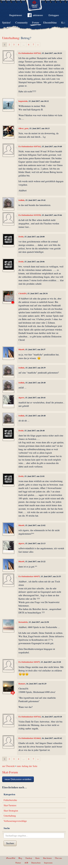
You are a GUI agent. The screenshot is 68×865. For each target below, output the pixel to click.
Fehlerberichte (10, 800)
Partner (18, 862)
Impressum (48, 862)
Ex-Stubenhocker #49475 (29, 576)
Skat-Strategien (11, 810)
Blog (20, 858)
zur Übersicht (8, 766)
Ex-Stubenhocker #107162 (29, 53)
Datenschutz (36, 862)
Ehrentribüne (50, 22)
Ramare (21, 683)
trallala (21, 200)
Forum (35, 22)
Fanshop (29, 858)
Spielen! (6, 22)
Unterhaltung (10, 38)
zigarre (21, 397)
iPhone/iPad (10, 858)
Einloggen (54, 15)
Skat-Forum (10, 772)
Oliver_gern (23, 128)
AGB (26, 862)
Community (21, 22)
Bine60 (21, 349)
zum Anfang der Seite (27, 766)
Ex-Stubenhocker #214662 (29, 738)
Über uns (58, 858)
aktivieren (38, 15)
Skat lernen (47, 858)
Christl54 (22, 293)
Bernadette (23, 622)
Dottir (20, 236)
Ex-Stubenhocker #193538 (29, 215)
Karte (37, 858)
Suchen (10, 843)
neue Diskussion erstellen (18, 779)
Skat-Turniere (10, 805)
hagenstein (23, 101)
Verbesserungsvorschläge (15, 820)
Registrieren (15, 15)
